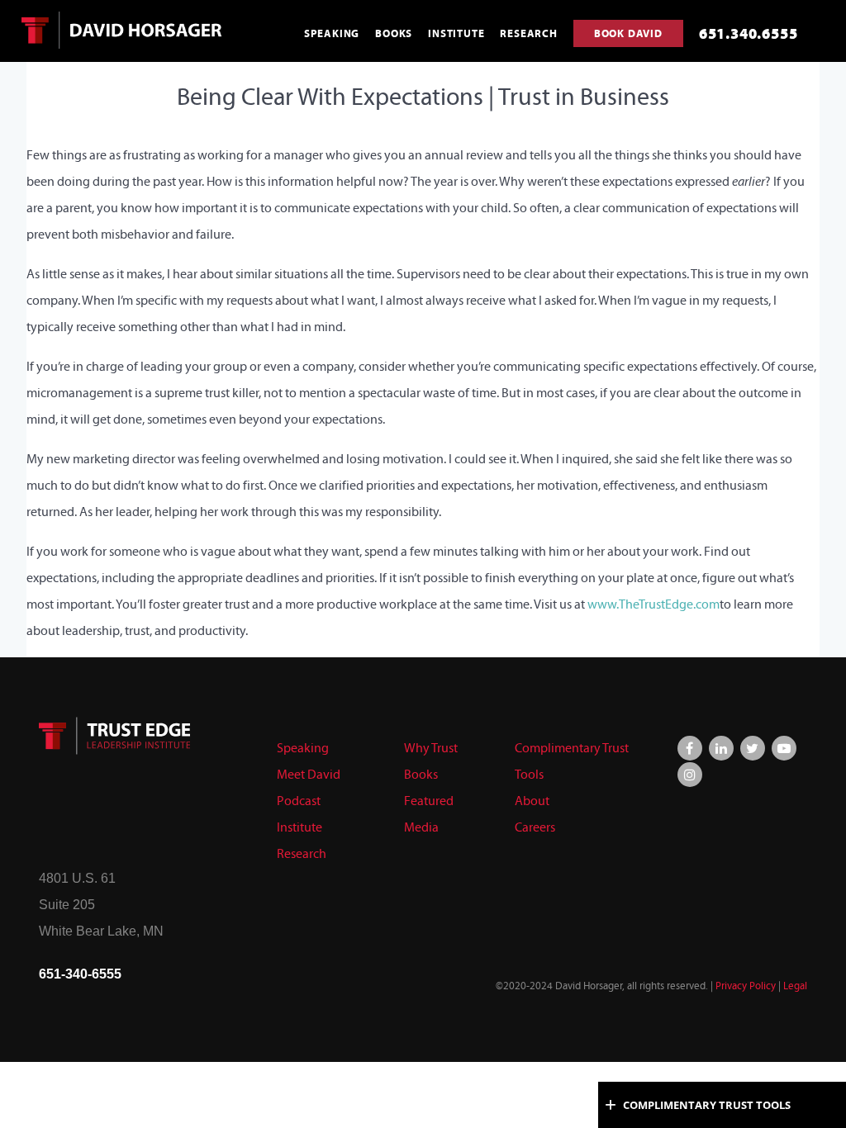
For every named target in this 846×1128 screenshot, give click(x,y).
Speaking (303, 748)
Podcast (299, 800)
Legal (795, 986)
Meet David (308, 774)
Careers (535, 827)
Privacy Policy (745, 986)
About (532, 800)
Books (421, 774)
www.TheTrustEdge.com (653, 604)
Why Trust (431, 748)
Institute (299, 827)
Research (301, 853)
